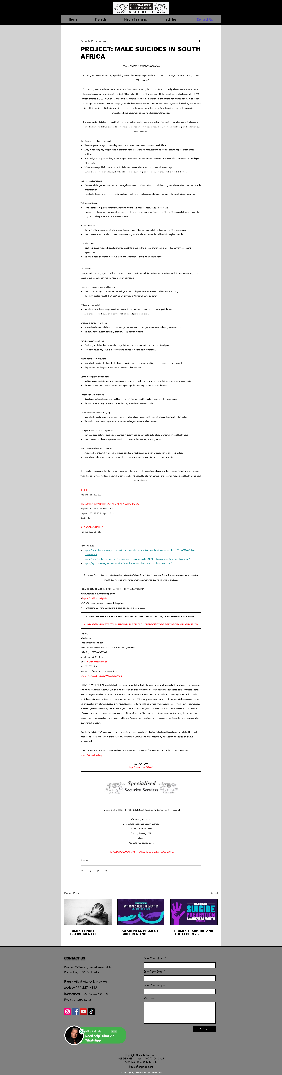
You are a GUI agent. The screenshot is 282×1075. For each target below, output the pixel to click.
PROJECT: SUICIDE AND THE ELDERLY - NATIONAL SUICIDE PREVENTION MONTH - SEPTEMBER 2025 (193, 932)
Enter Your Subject (154, 985)
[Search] (217, 12)
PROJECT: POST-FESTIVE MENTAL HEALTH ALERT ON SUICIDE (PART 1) (83, 932)
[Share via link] (106, 870)
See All (214, 892)
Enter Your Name (154, 958)
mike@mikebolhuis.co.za (90, 982)
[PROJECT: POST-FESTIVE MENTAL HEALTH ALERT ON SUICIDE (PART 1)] (88, 912)
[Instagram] (67, 1011)
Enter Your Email (153, 971)
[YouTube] (83, 1011)
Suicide (84, 859)
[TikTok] (91, 1011)
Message (149, 998)
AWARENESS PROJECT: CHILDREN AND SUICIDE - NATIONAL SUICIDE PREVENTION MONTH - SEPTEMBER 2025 (140, 932)
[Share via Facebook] (82, 870)
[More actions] (199, 41)
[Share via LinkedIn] (98, 870)
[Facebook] (75, 1011)
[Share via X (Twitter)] (90, 870)
